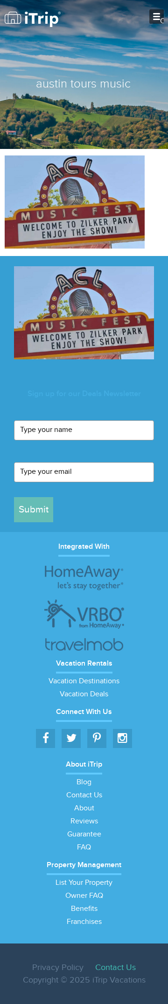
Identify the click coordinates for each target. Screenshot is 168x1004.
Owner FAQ (84, 895)
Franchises (84, 921)
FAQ (84, 847)
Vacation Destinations (84, 681)
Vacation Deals (84, 694)
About (84, 808)
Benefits (84, 908)
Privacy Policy (58, 967)
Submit (34, 509)
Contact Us (84, 795)
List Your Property (84, 882)
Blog (84, 782)
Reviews (84, 821)
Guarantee (84, 834)
